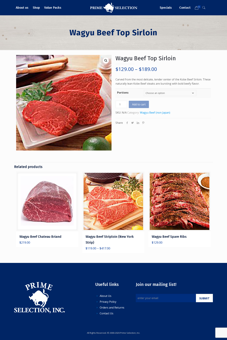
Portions (122, 92)
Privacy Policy (108, 302)
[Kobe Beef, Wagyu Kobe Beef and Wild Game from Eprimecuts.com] (113, 7)
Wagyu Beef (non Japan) (155, 112)
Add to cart (139, 104)
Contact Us (106, 313)
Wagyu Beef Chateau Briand (40, 237)
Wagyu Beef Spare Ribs (169, 237)
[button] (106, 61)
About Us (105, 296)
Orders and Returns (112, 307)
